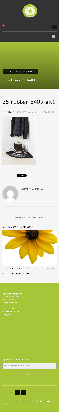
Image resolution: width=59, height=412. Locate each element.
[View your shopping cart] (4, 27)
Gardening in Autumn (15, 273)
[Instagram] (23, 392)
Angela (8, 112)
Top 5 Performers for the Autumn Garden (28, 268)
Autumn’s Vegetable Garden (19, 227)
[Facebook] (17, 392)
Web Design (37, 401)
